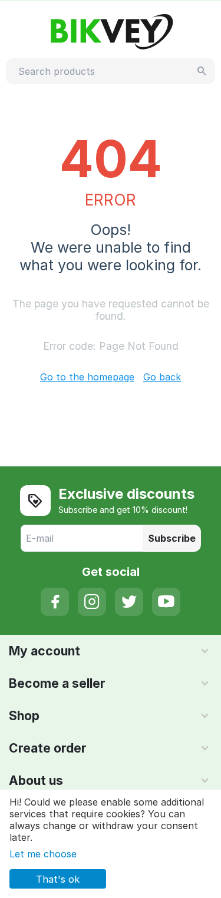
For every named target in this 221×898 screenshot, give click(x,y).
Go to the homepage (87, 377)
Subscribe (172, 538)
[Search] (202, 71)
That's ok (58, 879)
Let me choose (43, 854)
